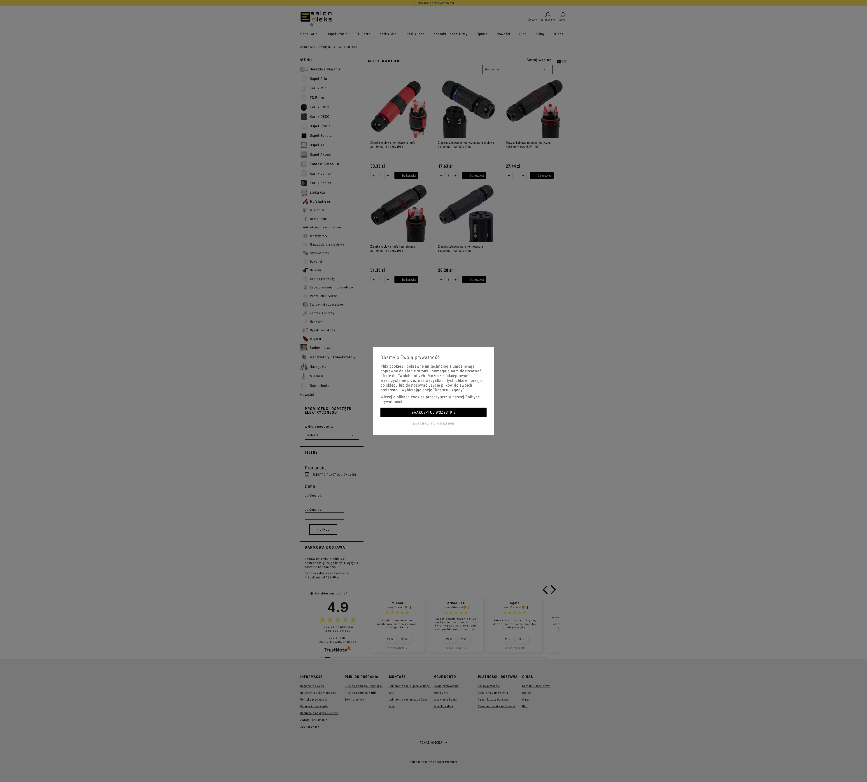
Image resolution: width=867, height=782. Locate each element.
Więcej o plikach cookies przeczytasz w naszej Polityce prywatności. (430, 399)
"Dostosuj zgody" (448, 390)
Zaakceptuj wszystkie (434, 412)
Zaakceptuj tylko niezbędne (433, 423)
